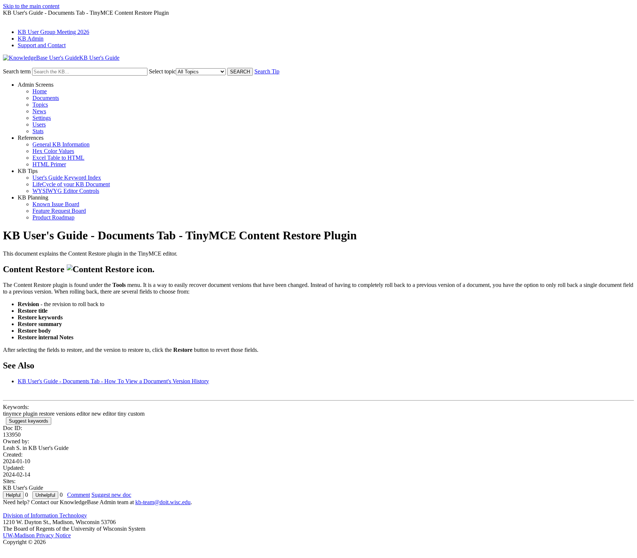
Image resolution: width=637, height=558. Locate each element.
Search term (17, 71)
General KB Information (61, 144)
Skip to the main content (31, 6)
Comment (78, 495)
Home (39, 91)
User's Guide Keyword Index (66, 177)
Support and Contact (42, 45)
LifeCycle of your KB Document (71, 184)
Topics (40, 104)
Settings (41, 118)
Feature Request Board (59, 211)
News (39, 111)
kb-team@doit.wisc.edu (163, 502)
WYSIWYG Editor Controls (65, 191)
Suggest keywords (28, 421)
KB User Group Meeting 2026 (53, 32)
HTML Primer (49, 164)
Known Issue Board (55, 204)
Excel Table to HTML (58, 158)
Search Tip (266, 71)
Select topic (162, 71)
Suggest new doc (111, 495)
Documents (45, 98)
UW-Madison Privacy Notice (37, 535)
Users (39, 124)
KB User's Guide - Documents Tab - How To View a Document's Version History (113, 381)
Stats (37, 131)
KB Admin (30, 38)
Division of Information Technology (45, 515)
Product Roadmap (53, 217)
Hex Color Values (53, 151)
